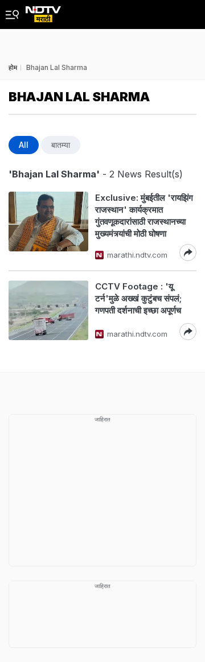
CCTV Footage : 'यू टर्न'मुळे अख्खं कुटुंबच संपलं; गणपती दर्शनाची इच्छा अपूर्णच (138, 298)
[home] (43, 11)
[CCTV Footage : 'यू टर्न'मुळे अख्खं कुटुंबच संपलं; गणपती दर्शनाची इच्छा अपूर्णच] (48, 310)
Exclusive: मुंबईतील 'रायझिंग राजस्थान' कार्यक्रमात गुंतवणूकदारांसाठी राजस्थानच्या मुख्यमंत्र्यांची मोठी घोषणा (144, 215)
